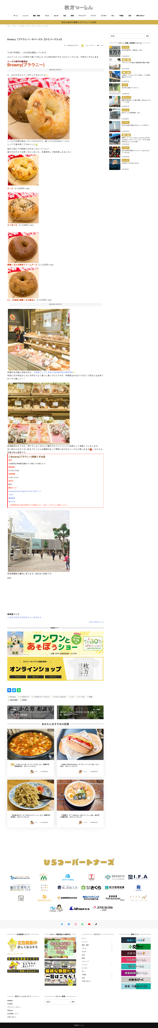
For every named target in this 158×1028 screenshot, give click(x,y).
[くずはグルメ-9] (38, 412)
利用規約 (10, 1004)
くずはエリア (24, 697)
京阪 (90, 697)
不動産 (121, 16)
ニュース (25, 16)
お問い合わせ (140, 16)
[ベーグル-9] (23, 281)
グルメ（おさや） (60, 697)
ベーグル (81, 697)
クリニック (82, 16)
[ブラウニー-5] (23, 246)
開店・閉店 (36, 16)
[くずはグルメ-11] (38, 540)
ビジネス (104, 16)
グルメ (47, 16)
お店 (64, 16)
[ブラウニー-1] (23, 207)
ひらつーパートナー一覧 (15, 954)
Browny (13, 697)
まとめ (56, 16)
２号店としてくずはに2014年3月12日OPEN (53, 372)
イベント (93, 16)
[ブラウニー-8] (38, 107)
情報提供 (10, 1001)
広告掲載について (12, 1014)
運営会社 (10, 1010)
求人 (112, 16)
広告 (129, 16)
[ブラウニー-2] (23, 169)
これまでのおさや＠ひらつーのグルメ (24, 617)
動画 (72, 16)
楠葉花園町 (14, 700)
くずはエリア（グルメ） (41, 697)
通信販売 (12, 498)
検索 (147, 36)
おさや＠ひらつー (96, 622)
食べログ (12, 501)
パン (72, 697)
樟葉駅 (24, 700)
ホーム (16, 16)
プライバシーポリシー (14, 1007)
